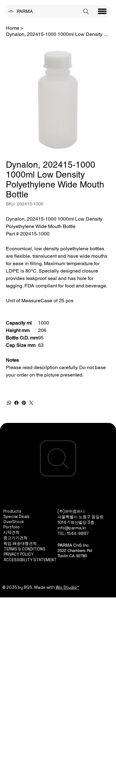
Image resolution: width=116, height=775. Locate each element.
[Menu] (102, 11)
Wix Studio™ (67, 587)
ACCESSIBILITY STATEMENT (30, 559)
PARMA (25, 11)
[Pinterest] (24, 403)
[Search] (85, 11)
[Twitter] (31, 403)
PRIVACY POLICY (18, 554)
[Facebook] (16, 403)
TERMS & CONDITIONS (24, 549)
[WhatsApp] (9, 403)
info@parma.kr (72, 528)
